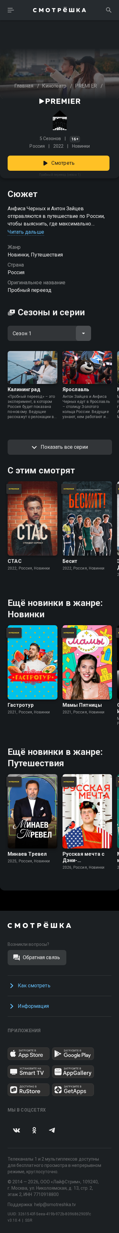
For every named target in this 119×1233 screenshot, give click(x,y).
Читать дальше (26, 232)
